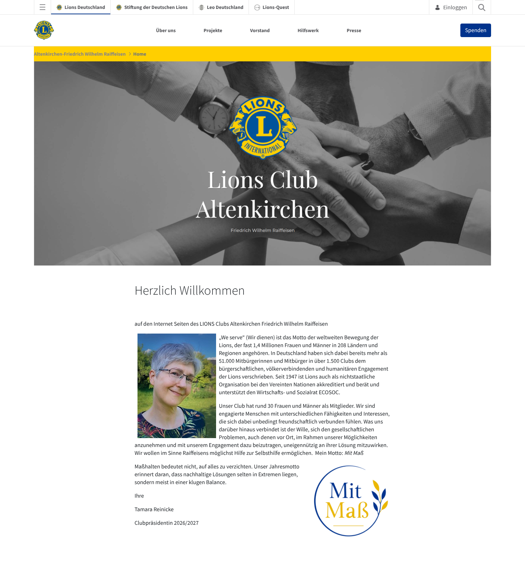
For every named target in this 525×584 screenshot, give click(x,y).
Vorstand (260, 30)
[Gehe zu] (45, 30)
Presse (354, 30)
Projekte (213, 30)
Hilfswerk (308, 30)
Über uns (166, 30)
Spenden (475, 30)
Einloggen (455, 7)
